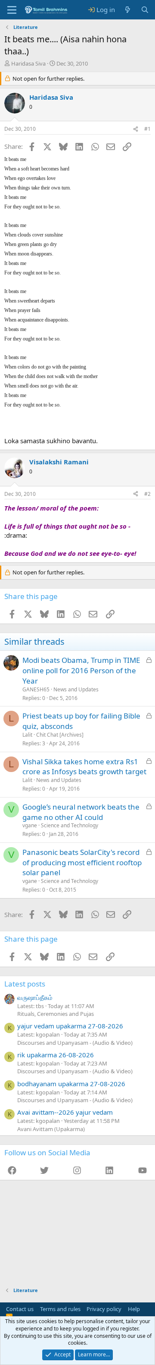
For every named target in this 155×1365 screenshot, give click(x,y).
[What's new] (127, 10)
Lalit (27, 734)
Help (134, 1309)
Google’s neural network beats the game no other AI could (81, 812)
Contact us (20, 1309)
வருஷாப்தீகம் (35, 997)
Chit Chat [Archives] (60, 734)
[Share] (135, 129)
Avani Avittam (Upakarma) (51, 1129)
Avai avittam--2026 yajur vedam (65, 1112)
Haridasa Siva (28, 63)
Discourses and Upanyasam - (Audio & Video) (75, 1043)
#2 (147, 494)
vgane (29, 825)
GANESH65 (36, 689)
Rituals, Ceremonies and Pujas (55, 1014)
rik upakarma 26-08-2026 (55, 1054)
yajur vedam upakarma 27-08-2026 (70, 1025)
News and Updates (76, 689)
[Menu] (12, 10)
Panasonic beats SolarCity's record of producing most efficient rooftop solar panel (82, 862)
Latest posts (24, 984)
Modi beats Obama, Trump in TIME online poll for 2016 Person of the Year (81, 670)
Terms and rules (60, 1309)
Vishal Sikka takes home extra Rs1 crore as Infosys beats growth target (84, 767)
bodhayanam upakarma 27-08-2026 (71, 1083)
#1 (147, 128)
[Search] (144, 10)
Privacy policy (104, 1309)
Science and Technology (69, 825)
